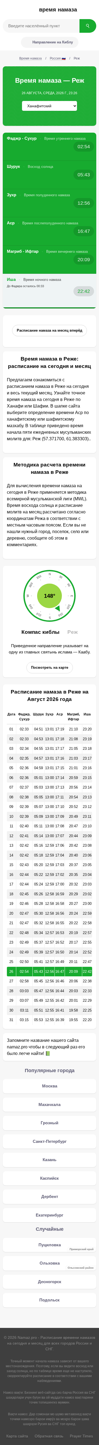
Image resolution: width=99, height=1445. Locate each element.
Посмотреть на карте (49, 667)
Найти (87, 26)
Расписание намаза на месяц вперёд (49, 330)
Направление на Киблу (52, 42)
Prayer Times (81, 1436)
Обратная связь (49, 1436)
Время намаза (58, 10)
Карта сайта (17, 1436)
